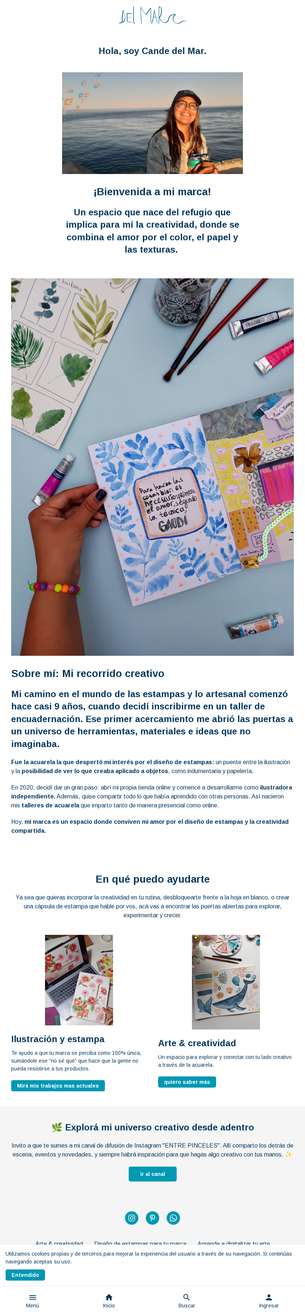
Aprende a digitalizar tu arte (234, 1244)
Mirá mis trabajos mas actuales (58, 1086)
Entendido (25, 1275)
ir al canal (152, 1174)
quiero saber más (187, 1082)
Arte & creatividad (59, 1244)
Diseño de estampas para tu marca (140, 1244)
